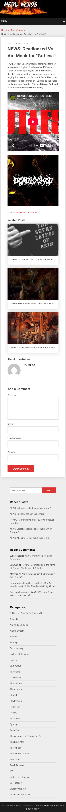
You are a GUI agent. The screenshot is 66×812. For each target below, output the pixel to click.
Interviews (15, 672)
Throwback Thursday (20, 753)
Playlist (13, 695)
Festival (13, 660)
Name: (11, 424)
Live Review (15, 677)
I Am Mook (32, 212)
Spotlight (14, 724)
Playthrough (16, 701)
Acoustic (14, 619)
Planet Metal (16, 689)
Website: (12, 452)
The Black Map (17, 742)
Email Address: (15, 438)
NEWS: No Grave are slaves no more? (27, 514)
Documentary (16, 648)
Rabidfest (14, 707)
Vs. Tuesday (16, 783)
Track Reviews (17, 765)
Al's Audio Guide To (19, 625)
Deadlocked (19, 212)
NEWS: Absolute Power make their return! (30, 538)
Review (13, 712)
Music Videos (16, 30)
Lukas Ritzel (16, 556)
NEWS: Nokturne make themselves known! (30, 508)
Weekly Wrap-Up (18, 789)
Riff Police (15, 718)
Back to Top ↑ (33, 809)
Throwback (15, 748)
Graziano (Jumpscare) (21, 592)
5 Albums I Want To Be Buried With (26, 613)
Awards (13, 636)
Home (4, 30)
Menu (4, 21)
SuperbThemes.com (54, 805)
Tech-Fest (15, 730)
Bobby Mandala (17, 583)
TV (11, 771)
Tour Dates (15, 759)
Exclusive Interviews (19, 654)
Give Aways (15, 666)
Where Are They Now (20, 794)
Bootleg (13, 642)
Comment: (13, 395)
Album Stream (17, 631)
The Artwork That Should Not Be (25, 736)
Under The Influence (19, 777)
